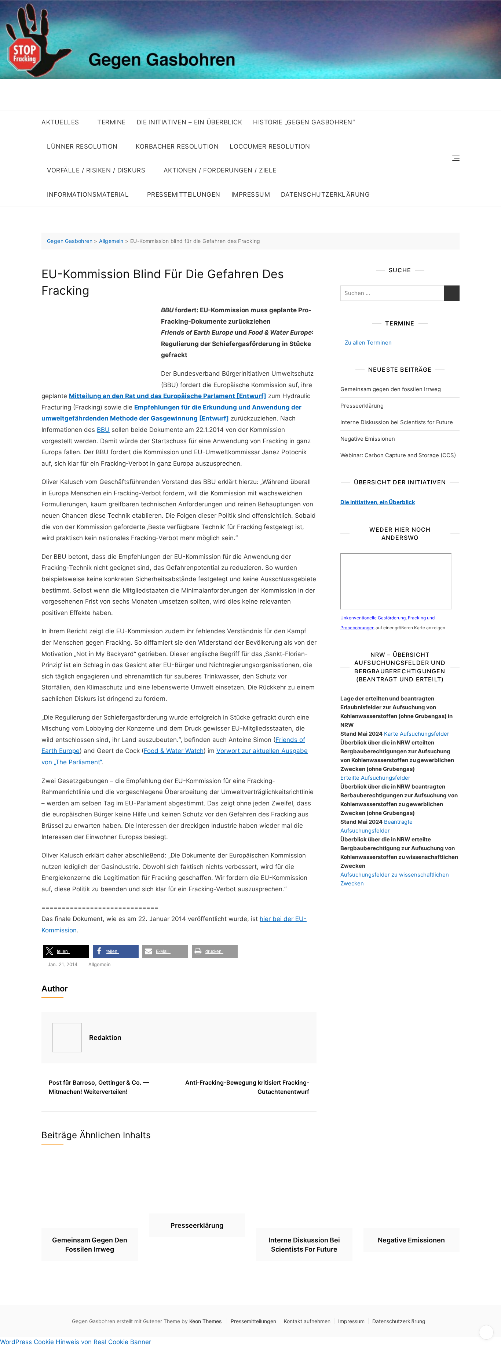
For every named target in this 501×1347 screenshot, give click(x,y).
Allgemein (99, 964)
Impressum (250, 194)
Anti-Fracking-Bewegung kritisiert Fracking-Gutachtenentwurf (247, 1087)
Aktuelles (60, 122)
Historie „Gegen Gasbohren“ (304, 122)
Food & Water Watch (174, 750)
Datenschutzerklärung (325, 194)
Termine (111, 122)
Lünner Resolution (82, 146)
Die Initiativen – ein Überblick (189, 122)
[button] (66, 951)
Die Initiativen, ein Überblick (377, 502)
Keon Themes (205, 1321)
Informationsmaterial (88, 194)
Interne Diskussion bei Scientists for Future (396, 422)
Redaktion (105, 1037)
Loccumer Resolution (270, 146)
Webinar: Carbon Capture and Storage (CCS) (398, 455)
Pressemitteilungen (183, 194)
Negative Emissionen (367, 438)
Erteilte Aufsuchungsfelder (375, 777)
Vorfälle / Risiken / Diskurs (96, 170)
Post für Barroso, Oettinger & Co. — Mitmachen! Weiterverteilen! (99, 1087)
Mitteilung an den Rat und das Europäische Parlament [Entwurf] (167, 396)
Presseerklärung (362, 405)
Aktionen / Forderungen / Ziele (220, 170)
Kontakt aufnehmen (307, 1321)
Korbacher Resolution (177, 146)
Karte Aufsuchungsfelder (416, 733)
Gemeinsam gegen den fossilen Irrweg (390, 389)
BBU (103, 429)
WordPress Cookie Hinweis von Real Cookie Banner (75, 1342)
